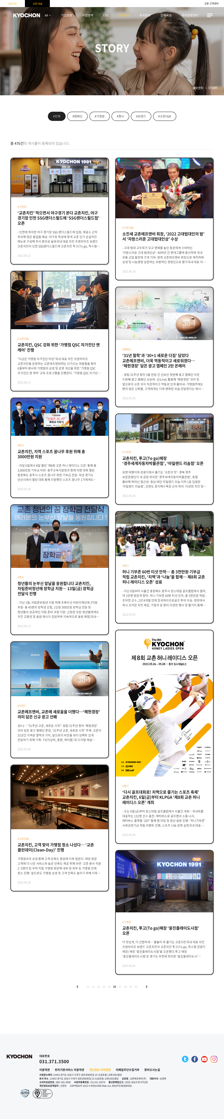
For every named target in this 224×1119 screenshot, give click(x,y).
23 (98, 986)
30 (135, 986)
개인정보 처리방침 (100, 1070)
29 (130, 986)
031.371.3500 (54, 1061)
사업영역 (87, 15)
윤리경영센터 (190, 15)
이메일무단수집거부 (127, 1070)
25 (109, 986)
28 (125, 986)
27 (120, 986)
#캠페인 (77, 116)
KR (46, 15)
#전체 (56, 116)
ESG (106, 15)
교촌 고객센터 (211, 3)
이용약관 (44, 1070)
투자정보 (145, 15)
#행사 (120, 116)
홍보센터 (124, 15)
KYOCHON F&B (26, 15)
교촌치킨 (12, 3)
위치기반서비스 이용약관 (69, 1070)
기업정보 (66, 15)
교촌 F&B (37, 3)
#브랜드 (141, 116)
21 (88, 986)
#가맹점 (100, 116)
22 (93, 986)
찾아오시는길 (152, 1070)
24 (104, 986)
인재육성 (166, 15)
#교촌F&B (164, 116)
